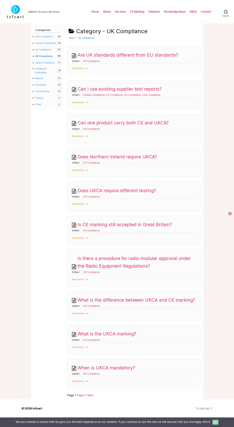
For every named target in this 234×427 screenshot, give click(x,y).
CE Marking (137, 11)
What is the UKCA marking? (107, 334)
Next (90, 395)
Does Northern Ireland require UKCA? (117, 157)
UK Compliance (91, 61)
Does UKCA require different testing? (117, 190)
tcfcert (37, 408)
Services (120, 11)
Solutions (154, 11)
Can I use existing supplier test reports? (120, 89)
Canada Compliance (94, 94)
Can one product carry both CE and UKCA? (123, 123)
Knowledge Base (174, 11)
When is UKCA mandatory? (106, 368)
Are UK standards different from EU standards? (128, 55)
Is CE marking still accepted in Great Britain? (125, 224)
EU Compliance (114, 94)
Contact (206, 11)
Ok (215, 422)
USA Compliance (151, 94)
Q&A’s (193, 11)
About (107, 11)
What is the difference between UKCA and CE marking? (136, 300)
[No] (230, 213)
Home (95, 11)
